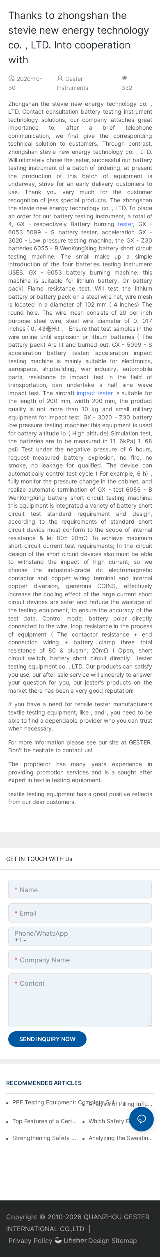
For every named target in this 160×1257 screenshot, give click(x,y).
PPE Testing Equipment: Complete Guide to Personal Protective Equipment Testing (66, 1102)
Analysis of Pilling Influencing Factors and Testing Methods (121, 1103)
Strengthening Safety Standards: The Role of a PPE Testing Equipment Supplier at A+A (45, 1137)
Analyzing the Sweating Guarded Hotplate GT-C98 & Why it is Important (121, 1137)
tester (125, 223)
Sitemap (124, 1240)
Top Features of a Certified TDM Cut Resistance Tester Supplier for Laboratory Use (45, 1120)
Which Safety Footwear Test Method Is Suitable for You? (121, 1120)
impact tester (95, 392)
